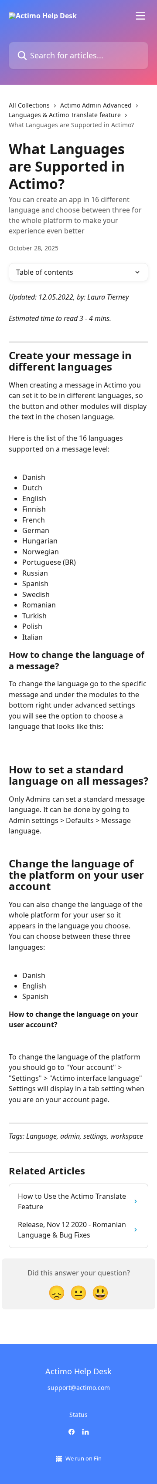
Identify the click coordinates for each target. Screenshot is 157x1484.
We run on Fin (83, 1458)
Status (78, 1414)
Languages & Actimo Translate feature (65, 115)
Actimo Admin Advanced (96, 105)
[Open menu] (140, 15)
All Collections (29, 105)
